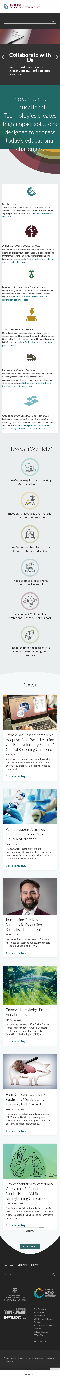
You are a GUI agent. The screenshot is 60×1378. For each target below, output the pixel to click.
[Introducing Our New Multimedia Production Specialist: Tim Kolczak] (30, 896)
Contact (9, 1264)
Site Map (23, 1264)
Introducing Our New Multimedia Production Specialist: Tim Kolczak (24, 925)
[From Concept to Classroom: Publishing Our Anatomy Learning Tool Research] (30, 1071)
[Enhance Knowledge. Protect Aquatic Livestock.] (30, 984)
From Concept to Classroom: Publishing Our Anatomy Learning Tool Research (28, 1099)
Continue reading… (16, 776)
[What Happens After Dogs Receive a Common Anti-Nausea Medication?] (30, 806)
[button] (3, 57)
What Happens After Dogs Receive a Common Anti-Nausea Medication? (26, 834)
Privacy (35, 1264)
